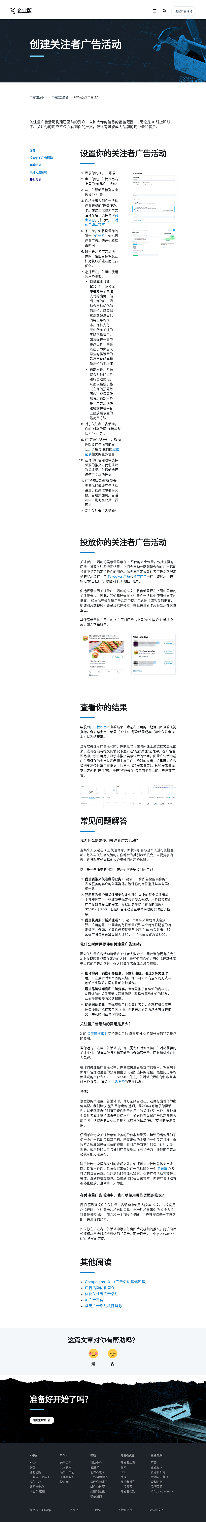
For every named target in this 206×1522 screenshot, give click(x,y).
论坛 (123, 1472)
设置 (32, 150)
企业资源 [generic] (156, 1455)
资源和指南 (158, 1472)
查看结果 (35, 165)
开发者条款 (128, 1491)
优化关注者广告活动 (101, 1294)
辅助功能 (35, 1472)
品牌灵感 (157, 1486)
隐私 (98, 1510)
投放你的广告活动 (41, 157)
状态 (32, 1467)
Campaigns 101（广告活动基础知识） (117, 1282)
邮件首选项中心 (100, 1486)
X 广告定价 (116, 1082)
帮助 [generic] (93, 1455)
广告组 (100, 236)
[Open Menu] (154, 11)
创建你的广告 (42, 1420)
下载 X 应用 (37, 1491)
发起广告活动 (183, 11)
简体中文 (155, 1510)
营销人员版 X (159, 1477)
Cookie (73, 1510)
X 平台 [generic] (34, 1455)
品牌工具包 (67, 1472)
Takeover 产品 (119, 576)
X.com (34, 1462)
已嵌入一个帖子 (40, 1477)
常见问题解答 (38, 172)
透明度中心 (37, 1486)
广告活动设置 (60, 97)
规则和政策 (97, 1491)
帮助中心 (96, 1462)
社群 (123, 1477)
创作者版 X (97, 1472)
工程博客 (126, 1486)
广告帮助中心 (38, 97)
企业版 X (157, 1467)
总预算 (162, 1169)
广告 (154, 1462)
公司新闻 (66, 1467)
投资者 (64, 1481)
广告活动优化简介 (100, 1288)
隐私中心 (35, 1481)
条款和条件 (125, 1510)
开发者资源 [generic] (128, 1455)
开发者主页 (128, 1462)
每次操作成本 (97, 1034)
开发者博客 (128, 1481)
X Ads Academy (162, 1491)
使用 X (94, 1467)
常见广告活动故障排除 (103, 1306)
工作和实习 (67, 1477)
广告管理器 (98, 727)
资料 (123, 1467)
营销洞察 (157, 1481)
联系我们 (96, 1496)
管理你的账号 (99, 1481)
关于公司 (66, 1462)
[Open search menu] (164, 11)
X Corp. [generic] (65, 1455)
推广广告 (140, 576)
